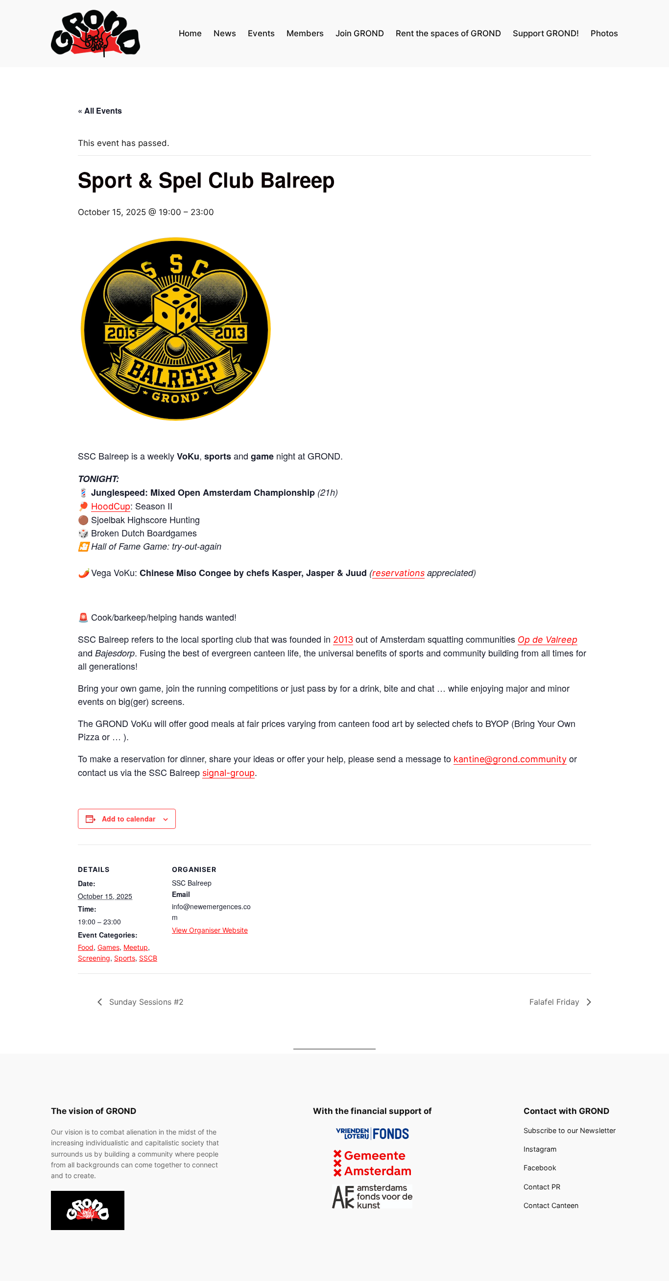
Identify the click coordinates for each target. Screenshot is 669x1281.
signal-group (228, 773)
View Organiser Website (210, 930)
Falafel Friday (555, 1002)
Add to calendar (128, 818)
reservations (398, 573)
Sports (124, 958)
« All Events (100, 110)
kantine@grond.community (510, 759)
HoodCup (110, 506)
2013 (343, 639)
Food (86, 947)
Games (108, 947)
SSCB (148, 958)
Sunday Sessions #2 (145, 1002)
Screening (94, 958)
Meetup (135, 947)
